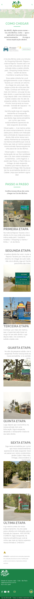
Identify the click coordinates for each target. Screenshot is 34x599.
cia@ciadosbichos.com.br (8, 582)
